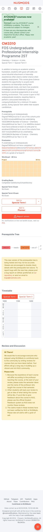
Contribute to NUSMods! (21, 504)
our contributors (27, 515)
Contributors (24, 501)
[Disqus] (21, 452)
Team (15, 501)
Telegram (14, 499)
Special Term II (25, 296)
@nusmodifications (10, 513)
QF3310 (27, 150)
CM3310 (25, 247)
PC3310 (13, 150)
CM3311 (6, 248)
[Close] (38, 26)
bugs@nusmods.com (12, 278)
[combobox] (21, 201)
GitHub (6, 499)
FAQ (3, 223)
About (9, 501)
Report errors (23, 216)
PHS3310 (20, 150)
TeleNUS (28, 499)
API (21, 499)
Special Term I (9, 296)
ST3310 (34, 150)
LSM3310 (37, 148)
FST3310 (29, 148)
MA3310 (5, 150)
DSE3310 (13, 148)
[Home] (21, 3)
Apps (35, 499)
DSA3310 (5, 148)
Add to (19, 201)
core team (36, 513)
